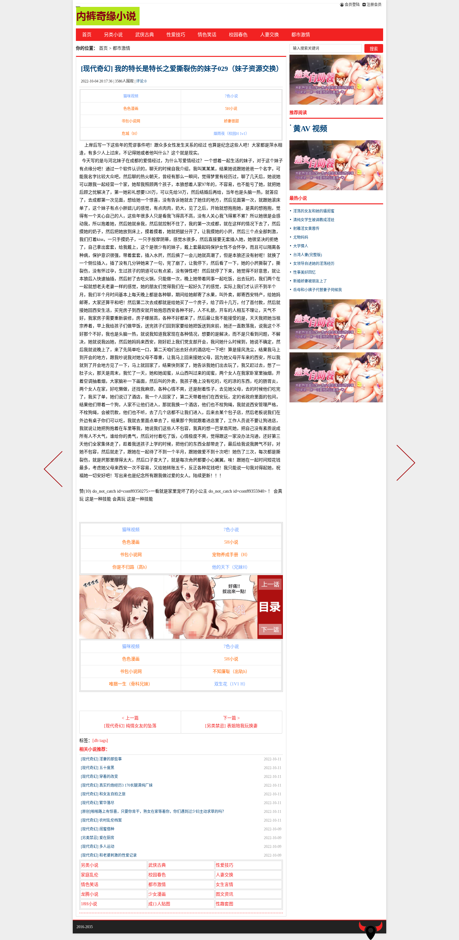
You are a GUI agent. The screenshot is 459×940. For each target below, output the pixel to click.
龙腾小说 (89, 894)
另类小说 (113, 34)
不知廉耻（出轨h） (231, 671)
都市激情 (300, 34)
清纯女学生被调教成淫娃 (313, 220)
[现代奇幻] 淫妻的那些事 (101, 759)
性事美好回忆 (304, 272)
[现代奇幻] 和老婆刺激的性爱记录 (109, 855)
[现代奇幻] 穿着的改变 (99, 776)
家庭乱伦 (89, 875)
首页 (86, 34)
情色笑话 (207, 34)
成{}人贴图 (159, 904)
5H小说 (231, 109)
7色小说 (231, 96)
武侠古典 (144, 34)
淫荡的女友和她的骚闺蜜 (313, 211)
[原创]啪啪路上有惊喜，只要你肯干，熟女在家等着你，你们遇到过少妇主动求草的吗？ (153, 811)
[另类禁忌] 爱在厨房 (97, 838)
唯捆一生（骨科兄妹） (131, 684)
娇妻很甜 (231, 121)
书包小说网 (130, 121)
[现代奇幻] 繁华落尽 (97, 803)
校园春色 (238, 34)
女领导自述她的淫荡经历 (313, 263)
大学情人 (300, 246)
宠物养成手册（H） (231, 554)
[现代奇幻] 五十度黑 (97, 768)
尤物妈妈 (300, 237)
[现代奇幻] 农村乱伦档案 (101, 820)
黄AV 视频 (310, 129)
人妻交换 (269, 34)
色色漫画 (130, 109)
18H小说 (89, 904)
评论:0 (141, 81)
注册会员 (374, 4)
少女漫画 (157, 894)
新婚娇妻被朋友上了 (310, 281)
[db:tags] (100, 740)
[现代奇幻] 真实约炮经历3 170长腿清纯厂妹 (117, 785)
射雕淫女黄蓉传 (306, 228)
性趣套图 (224, 904)
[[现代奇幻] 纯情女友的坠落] (54, 470)
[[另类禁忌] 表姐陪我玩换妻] (405, 470)
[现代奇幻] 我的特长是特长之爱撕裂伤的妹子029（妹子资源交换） (182, 68)
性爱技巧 (175, 34)
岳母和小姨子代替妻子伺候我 (317, 290)
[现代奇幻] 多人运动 (97, 846)
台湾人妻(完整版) (307, 255)
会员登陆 (352, 4)
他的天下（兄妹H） (231, 567)
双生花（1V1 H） (231, 684)
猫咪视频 (130, 96)
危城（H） (131, 134)
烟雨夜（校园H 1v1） (231, 134)
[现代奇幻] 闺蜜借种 (97, 829)
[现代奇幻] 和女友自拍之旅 (103, 794)
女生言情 (224, 884)
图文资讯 (224, 894)
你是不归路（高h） (131, 567)
